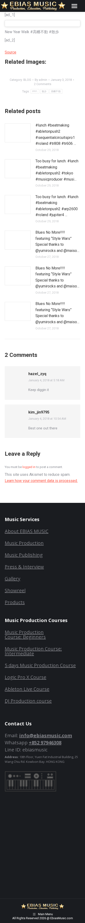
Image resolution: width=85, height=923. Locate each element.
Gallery (12, 578)
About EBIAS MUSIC (26, 531)
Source (10, 52)
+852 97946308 (45, 742)
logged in (28, 467)
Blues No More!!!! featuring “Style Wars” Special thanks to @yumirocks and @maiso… (57, 241)
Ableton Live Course (27, 689)
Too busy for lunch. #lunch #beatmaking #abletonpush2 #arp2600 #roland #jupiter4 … (56, 206)
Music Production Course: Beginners (25, 634)
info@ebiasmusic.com (45, 735)
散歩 (44, 91)
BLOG (27, 80)
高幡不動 (56, 91)
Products (15, 602)
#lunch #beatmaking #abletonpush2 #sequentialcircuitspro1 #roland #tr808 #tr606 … (55, 134)
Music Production (24, 543)
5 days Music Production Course (40, 665)
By (41, 80)
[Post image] (18, 132)
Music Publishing (24, 555)
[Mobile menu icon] (74, 6)
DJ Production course (28, 701)
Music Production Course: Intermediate (33, 651)
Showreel (15, 590)
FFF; (35, 91)
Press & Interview (24, 567)
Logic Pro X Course (25, 677)
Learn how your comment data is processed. (41, 480)
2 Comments (42, 84)
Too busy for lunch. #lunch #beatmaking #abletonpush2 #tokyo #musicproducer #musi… (56, 170)
